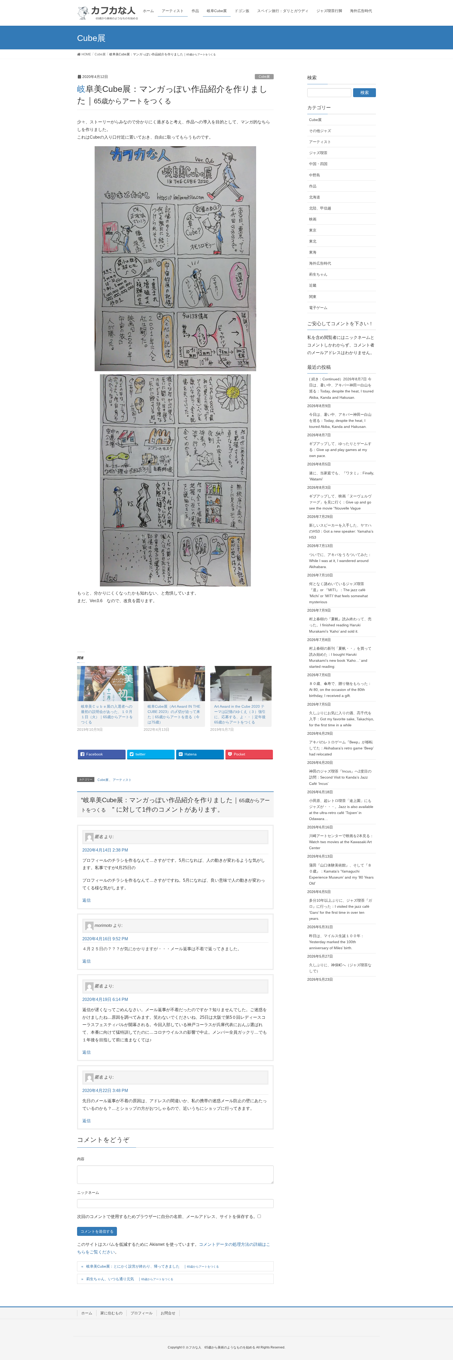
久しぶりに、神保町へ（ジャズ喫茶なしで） (340, 968)
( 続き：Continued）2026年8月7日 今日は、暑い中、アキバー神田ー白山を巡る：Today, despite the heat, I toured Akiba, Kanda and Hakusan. (341, 388)
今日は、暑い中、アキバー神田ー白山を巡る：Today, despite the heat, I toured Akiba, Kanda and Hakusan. (340, 420)
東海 (312, 252)
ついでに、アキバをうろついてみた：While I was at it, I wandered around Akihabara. (340, 561)
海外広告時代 (320, 263)
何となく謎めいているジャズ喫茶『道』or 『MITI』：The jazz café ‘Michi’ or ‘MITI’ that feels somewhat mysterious (338, 593)
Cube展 (264, 76)
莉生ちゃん (318, 274)
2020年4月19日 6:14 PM (105, 999)
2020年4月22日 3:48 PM (105, 1090)
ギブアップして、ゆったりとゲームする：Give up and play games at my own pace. (340, 450)
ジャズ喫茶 (318, 153)
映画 (312, 219)
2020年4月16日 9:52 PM (105, 939)
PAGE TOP (437, 1314)
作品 (312, 186)
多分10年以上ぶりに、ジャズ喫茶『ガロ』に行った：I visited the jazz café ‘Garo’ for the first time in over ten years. (340, 909)
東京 (312, 230)
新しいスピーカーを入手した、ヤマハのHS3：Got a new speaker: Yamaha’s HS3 (341, 531)
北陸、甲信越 (320, 208)
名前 (88, 1193)
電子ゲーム (318, 308)
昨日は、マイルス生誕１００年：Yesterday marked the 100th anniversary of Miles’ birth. (336, 942)
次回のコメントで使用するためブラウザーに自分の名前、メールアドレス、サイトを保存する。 (167, 1216)
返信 (86, 900)
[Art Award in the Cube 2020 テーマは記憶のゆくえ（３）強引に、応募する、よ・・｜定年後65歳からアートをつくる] (241, 683)
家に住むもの (111, 1313)
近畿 (312, 285)
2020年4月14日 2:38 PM (105, 850)
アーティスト (122, 780)
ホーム (86, 1313)
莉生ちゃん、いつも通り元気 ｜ (129, 1279)
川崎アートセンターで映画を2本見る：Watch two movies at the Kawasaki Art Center (341, 842)
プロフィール (142, 1313)
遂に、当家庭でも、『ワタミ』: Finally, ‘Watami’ (341, 476)
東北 (312, 241)
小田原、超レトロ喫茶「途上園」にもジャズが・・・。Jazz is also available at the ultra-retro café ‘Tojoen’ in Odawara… (341, 810)
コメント (80, 1159)
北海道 (314, 197)
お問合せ (168, 1313)
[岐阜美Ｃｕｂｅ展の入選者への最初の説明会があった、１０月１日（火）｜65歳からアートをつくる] (107, 683)
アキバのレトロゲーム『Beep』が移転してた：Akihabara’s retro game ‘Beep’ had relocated (341, 748)
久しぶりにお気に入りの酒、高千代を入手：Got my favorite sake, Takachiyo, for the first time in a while (341, 719)
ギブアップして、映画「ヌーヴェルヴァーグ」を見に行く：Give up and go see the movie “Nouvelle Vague (340, 502)
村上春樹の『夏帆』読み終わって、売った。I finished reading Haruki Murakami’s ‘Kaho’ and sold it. (340, 625)
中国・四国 (318, 164)
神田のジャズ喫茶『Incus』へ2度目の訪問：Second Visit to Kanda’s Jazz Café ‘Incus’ (340, 777)
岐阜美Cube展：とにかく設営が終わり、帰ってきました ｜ (152, 1266)
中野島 (314, 175)
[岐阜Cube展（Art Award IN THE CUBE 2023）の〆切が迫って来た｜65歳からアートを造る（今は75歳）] (174, 683)
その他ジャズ (320, 131)
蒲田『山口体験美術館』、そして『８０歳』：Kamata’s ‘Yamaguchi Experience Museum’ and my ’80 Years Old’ (341, 874)
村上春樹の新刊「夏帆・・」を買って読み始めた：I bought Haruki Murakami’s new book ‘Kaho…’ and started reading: (340, 657)
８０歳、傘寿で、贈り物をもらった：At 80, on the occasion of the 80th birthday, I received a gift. (340, 689)
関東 (312, 297)
